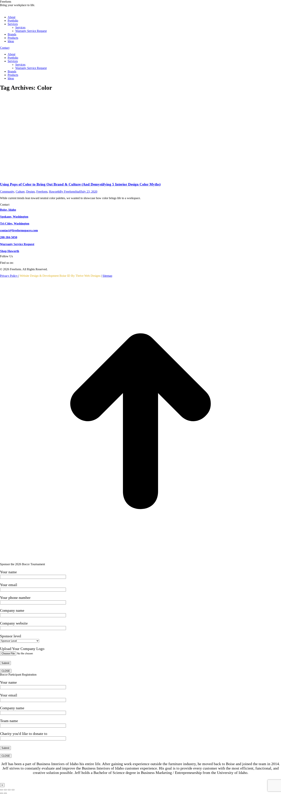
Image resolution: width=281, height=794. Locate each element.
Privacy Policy (9, 275)
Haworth (54, 191)
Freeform (41, 191)
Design (30, 191)
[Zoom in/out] (13, 789)
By (70, 191)
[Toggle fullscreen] (9, 789)
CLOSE (6, 670)
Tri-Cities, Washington (14, 223)
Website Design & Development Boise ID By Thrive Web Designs (60, 275)
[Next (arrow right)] (5, 793)
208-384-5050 (8, 237)
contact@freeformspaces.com (19, 230)
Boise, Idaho (8, 209)
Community (7, 191)
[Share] (5, 789)
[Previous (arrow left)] (1, 793)
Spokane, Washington (14, 216)
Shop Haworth (9, 251)
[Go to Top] (140, 560)
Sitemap (107, 275)
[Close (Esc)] (1, 789)
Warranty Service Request (17, 244)
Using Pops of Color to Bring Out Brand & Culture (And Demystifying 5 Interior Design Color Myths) (80, 184)
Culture (20, 191)
